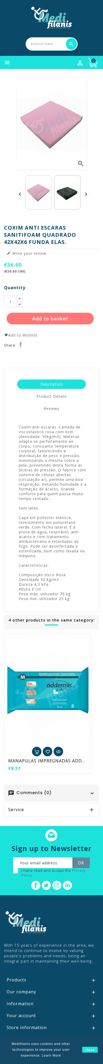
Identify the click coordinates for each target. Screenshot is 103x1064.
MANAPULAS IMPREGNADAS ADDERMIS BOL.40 (47, 761)
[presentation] (20, 194)
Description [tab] (51, 384)
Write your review (26, 253)
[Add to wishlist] (47, 751)
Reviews (51, 408)
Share (21, 344)
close (90, 1050)
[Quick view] (58, 751)
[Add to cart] (36, 751)
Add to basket (50, 318)
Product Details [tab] (51, 396)
